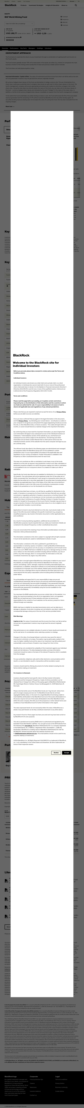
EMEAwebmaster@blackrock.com (26, 733)
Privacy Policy (61, 412)
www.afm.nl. (28, 725)
